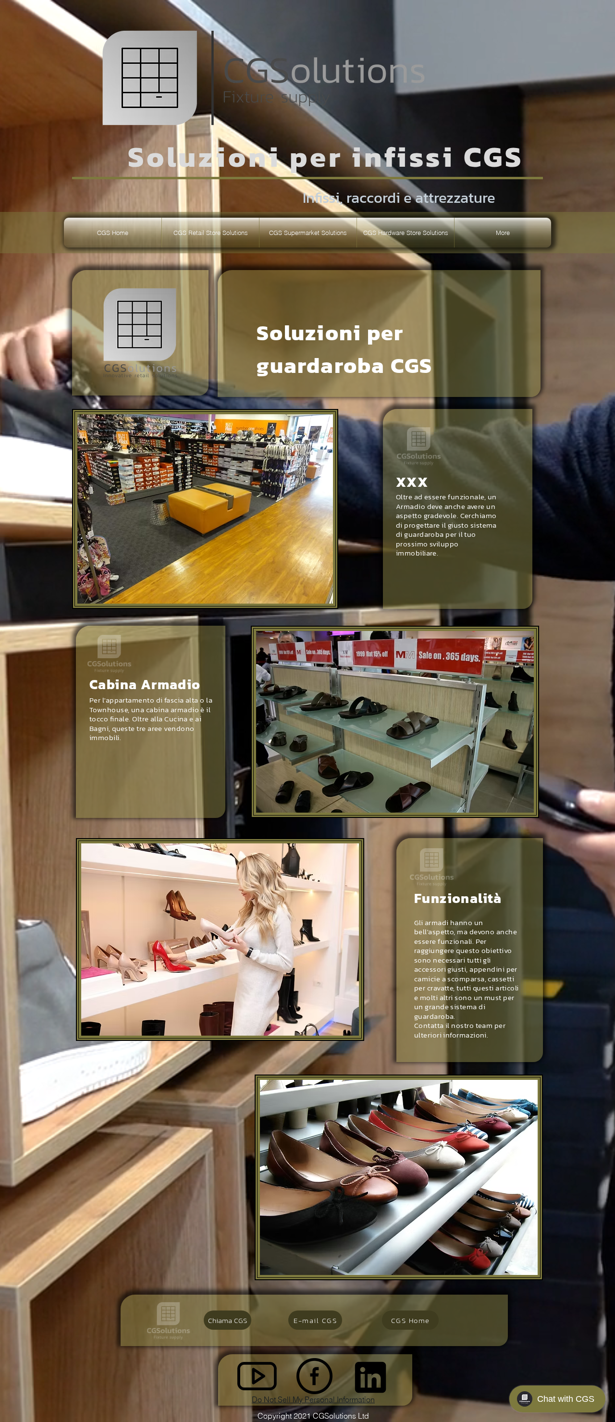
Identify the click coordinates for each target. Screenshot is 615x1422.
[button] (210, 232)
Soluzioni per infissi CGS (326, 156)
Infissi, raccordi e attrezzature (399, 197)
